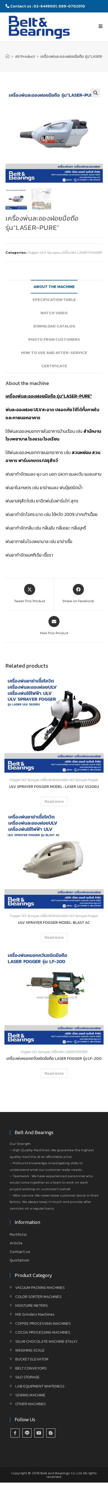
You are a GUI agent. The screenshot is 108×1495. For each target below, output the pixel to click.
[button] (95, 92)
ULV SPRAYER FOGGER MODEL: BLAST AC (54, 922)
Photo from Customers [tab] (54, 339)
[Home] (7, 56)
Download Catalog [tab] (54, 326)
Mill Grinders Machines (35, 1314)
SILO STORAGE (27, 1377)
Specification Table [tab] (54, 300)
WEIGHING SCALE (30, 1350)
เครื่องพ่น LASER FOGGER (82, 252)
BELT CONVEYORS (31, 1368)
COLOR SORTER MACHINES (38, 1297)
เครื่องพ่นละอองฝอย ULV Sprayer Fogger (69, 779)
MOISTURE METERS (31, 1305)
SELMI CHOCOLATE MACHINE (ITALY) (46, 1341)
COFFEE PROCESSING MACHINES (43, 1323)
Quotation (19, 1260)
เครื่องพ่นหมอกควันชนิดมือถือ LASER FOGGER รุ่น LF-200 (54, 1058)
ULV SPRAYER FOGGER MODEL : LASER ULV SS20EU (54, 787)
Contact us (20, 1252)
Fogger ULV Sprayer (44, 252)
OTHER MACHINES (30, 1404)
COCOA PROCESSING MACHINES (42, 1332)
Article (16, 1243)
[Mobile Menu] (101, 26)
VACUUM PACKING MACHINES (40, 1288)
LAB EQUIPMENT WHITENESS (40, 1386)
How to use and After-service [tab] (54, 353)
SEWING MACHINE (30, 1395)
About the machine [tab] (54, 287)
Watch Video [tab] (54, 313)
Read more (54, 801)
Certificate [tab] (54, 366)
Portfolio (18, 1234)
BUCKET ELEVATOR (31, 1359)
